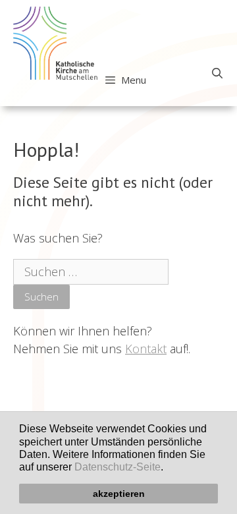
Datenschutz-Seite (117, 466)
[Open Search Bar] (217, 73)
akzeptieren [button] (119, 493)
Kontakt (146, 349)
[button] (168, 469)
